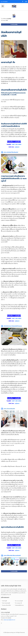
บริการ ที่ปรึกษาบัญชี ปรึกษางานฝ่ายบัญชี (12, 555)
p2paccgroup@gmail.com (9, 619)
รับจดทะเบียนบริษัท (6, 605)
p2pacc (17, 147)
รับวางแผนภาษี (18, 603)
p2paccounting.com (11, 632)
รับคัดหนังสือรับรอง (19, 605)
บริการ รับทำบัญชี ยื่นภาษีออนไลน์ (10, 152)
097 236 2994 (16, 144)
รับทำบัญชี (4, 600)
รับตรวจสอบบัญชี (6, 603)
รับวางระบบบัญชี (19, 600)
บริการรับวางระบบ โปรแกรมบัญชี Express (12, 326)
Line (26, 1)
